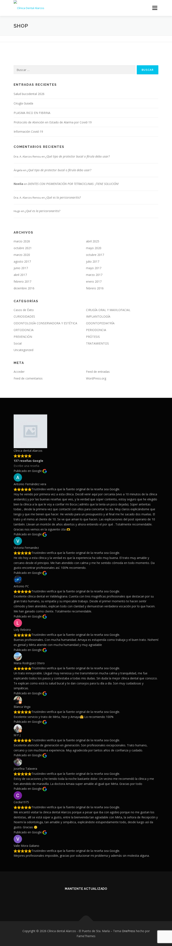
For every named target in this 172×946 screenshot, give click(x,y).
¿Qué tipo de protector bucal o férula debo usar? (78, 156)
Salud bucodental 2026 (29, 94)
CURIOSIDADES (24, 316)
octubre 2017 (95, 255)
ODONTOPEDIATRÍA (100, 323)
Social (18, 343)
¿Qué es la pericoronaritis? (63, 197)
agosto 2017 (22, 261)
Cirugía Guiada (23, 103)
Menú (154, 8)
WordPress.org (96, 378)
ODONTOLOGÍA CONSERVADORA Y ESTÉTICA (45, 323)
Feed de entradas (98, 372)
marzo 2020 (22, 255)
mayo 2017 (93, 268)
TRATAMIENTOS (97, 343)
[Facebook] (70, 900)
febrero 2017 (22, 281)
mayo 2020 (93, 248)
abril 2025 (92, 241)
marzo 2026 (22, 241)
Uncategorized (23, 350)
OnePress (128, 931)
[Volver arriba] (86, 921)
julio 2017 (92, 261)
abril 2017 (20, 275)
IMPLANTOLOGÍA (98, 316)
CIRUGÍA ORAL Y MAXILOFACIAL (108, 310)
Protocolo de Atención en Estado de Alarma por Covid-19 (53, 122)
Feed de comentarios (28, 378)
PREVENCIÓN (23, 337)
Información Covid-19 (28, 132)
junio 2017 (21, 268)
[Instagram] (101, 900)
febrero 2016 (95, 288)
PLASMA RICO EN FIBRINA (32, 113)
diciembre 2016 (24, 288)
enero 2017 (94, 281)
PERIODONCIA (96, 330)
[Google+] (91, 900)
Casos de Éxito (24, 310)
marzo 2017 (94, 275)
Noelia (18, 184)
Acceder (19, 372)
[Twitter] (80, 900)
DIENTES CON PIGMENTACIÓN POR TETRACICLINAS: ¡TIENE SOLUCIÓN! (73, 184)
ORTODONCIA (24, 330)
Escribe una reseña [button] (26, 466)
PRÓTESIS (93, 337)
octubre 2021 (23, 248)
